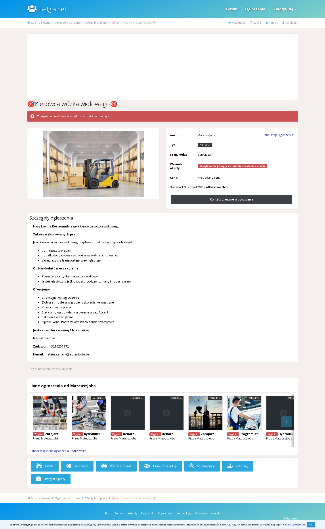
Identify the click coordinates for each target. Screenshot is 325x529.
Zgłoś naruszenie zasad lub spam (52, 369)
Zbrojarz (51, 434)
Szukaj (257, 23)
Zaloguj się (284, 9)
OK (311, 524)
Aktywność (238, 23)
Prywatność (165, 513)
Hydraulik (286, 434)
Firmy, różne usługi (165, 466)
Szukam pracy (205, 466)
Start (108, 513)
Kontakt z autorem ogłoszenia (231, 199)
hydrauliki (92, 434)
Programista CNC (253, 434)
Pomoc (273, 23)
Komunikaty (184, 513)
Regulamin (291, 23)
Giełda (48, 466)
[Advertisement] (162, 67)
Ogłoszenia (255, 9)
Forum (231, 9)
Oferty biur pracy (54, 479)
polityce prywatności (295, 524)
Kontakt (215, 513)
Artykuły (132, 513)
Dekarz (128, 434)
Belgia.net (53, 9)
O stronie (201, 513)
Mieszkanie (81, 466)
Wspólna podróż (120, 466)
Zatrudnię (241, 466)
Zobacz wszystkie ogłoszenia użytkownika (58, 451)
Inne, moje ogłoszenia (278, 135)
